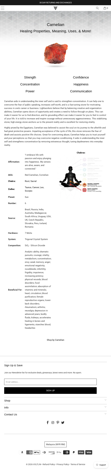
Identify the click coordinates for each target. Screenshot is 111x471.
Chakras (81, 152)
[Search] (97, 8)
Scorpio (28, 191)
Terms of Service (78, 464)
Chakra (11, 181)
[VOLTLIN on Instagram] (53, 422)
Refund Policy (49, 464)
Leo (42, 187)
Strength (30, 77)
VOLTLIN (37, 464)
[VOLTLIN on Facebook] (48, 422)
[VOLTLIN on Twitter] (63, 422)
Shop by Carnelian (55, 340)
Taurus (28, 187)
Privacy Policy (63, 464)
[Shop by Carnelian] (55, 70)
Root (27, 181)
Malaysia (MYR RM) (55, 444)
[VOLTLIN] (55, 8)
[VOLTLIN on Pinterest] (58, 422)
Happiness (81, 84)
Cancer (35, 187)
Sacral (33, 181)
